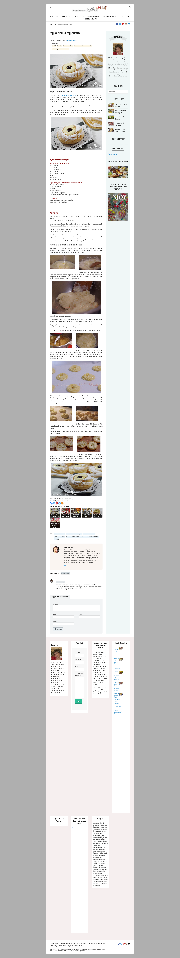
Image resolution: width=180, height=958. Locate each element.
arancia (57, 533)
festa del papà (78, 533)
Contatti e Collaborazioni (98, 943)
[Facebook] (51, 503)
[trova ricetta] (113, 154)
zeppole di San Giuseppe (68, 95)
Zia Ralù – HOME (54, 16)
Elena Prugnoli (71, 40)
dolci (72, 533)
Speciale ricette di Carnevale (83, 46)
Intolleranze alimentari (90, 19)
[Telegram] (59, 503)
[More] (62, 503)
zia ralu (57, 539)
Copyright (70, 946)
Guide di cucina (66, 16)
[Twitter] (54, 503)
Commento (55, 604)
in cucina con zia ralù (89, 533)
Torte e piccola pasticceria (61, 49)
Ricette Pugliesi (67, 46)
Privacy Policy (62, 946)
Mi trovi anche (78, 946)
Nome (54, 614)
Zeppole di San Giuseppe (72, 536)
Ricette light (125, 16)
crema (68, 533)
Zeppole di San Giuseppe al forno (89, 536)
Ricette (59, 46)
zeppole (63, 536)
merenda (57, 536)
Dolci (76, 16)
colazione (62, 533)
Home (51, 24)
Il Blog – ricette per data (83, 943)
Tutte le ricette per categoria (90, 16)
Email (80, 614)
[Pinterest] (57, 503)
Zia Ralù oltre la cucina (110, 16)
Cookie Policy (53, 946)
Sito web (55, 621)
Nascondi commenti (65, 573)
